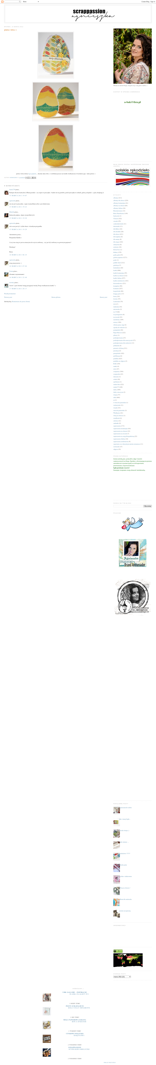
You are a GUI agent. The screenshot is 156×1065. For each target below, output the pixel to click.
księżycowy (79, 1035)
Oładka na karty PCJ (79, 994)
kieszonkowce (117, 283)
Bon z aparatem (79, 1022)
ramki (115, 366)
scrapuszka (116, 374)
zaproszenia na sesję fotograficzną (123, 436)
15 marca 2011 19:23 (18, 207)
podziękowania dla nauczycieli (123, 340)
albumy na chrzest (119, 206)
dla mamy (116, 239)
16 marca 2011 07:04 (18, 266)
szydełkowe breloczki (79, 1049)
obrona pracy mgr (118, 325)
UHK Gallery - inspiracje (75, 992)
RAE (114, 364)
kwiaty (115, 299)
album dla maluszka (125, 899)
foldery (115, 252)
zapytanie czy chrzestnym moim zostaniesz (126, 444)
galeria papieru (118, 257)
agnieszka (12, 201)
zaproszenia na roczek (120, 434)
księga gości (117, 294)
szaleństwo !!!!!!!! (124, 853)
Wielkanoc (116, 413)
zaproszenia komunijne (120, 428)
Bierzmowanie (117, 211)
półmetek (116, 346)
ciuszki (115, 221)
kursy (115, 296)
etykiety (116, 247)
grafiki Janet (117, 263)
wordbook (116, 418)
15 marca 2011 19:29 (18, 229)
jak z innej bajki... (124, 819)
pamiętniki (116, 330)
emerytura (116, 244)
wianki (115, 408)
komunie (116, 288)
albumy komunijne (119, 203)
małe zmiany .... (124, 842)
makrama (116, 307)
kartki (115, 270)
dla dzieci (116, 234)
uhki (114, 397)
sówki (115, 379)
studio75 (116, 387)
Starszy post (103, 297)
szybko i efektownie (125, 876)
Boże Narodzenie (118, 213)
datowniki (116, 226)
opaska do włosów (119, 327)
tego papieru (32, 174)
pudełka (115, 359)
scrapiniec (116, 371)
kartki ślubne (117, 278)
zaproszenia (117, 426)
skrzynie (116, 377)
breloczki (116, 216)
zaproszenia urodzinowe (120, 441)
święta (115, 395)
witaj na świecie (118, 415)
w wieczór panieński (119, 402)
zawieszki (116, 447)
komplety (116, 286)
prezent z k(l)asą (118, 348)
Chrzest (115, 218)
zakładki (116, 423)
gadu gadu (116, 255)
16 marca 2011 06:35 (18, 255)
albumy (115, 198)
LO (114, 304)
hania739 (12, 189)
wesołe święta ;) (124, 830)
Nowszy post (8, 297)
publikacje (116, 356)
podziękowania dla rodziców (122, 343)
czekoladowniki (118, 224)
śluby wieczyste (118, 392)
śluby (115, 390)
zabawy (115, 421)
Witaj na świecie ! (124, 888)
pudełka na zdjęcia (119, 361)
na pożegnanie (117, 314)
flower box (116, 250)
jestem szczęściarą (125, 911)
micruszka (116, 309)
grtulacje (116, 265)
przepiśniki (116, 353)
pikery (115, 335)
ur (114, 400)
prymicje (116, 351)
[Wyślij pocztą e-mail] (26, 178)
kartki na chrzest (118, 276)
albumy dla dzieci (118, 200)
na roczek (116, 317)
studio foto (116, 384)
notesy (115, 322)
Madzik (11, 212)
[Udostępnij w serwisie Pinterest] (35, 178)
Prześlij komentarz (10, 294)
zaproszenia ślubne (119, 439)
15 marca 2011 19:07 (18, 195)
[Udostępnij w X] (31, 178)
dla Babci (116, 229)
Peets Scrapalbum (75, 1006)
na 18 (115, 312)
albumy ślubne (118, 208)
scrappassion (74, 1047)
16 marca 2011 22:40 (18, 277)
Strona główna (56, 297)
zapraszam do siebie (125, 807)
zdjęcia (115, 449)
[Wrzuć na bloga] (28, 178)
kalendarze (116, 268)
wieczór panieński (119, 410)
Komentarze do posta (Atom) (21, 301)
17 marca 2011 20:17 (18, 289)
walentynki (116, 405)
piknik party (123, 865)
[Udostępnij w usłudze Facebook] (33, 178)
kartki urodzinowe (119, 281)
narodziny (116, 320)
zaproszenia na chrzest (120, 431)
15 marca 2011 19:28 (18, 218)
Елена (11, 271)
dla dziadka (117, 231)
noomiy (11, 282)
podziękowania (118, 338)
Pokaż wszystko (110, 1062)
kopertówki (116, 291)
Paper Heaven (117, 333)
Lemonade (116, 301)
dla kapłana (117, 237)
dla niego (116, 242)
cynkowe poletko (75, 1033)
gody (115, 260)
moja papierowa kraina (74, 1020)
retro (114, 369)
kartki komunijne (118, 273)
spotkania (116, 382)
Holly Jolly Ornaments (79, 1008)
